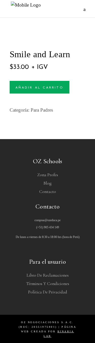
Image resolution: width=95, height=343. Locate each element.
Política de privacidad (47, 292)
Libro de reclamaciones (48, 275)
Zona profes (47, 174)
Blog (47, 183)
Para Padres (42, 110)
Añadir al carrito (39, 87)
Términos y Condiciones (47, 283)
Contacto (47, 191)
